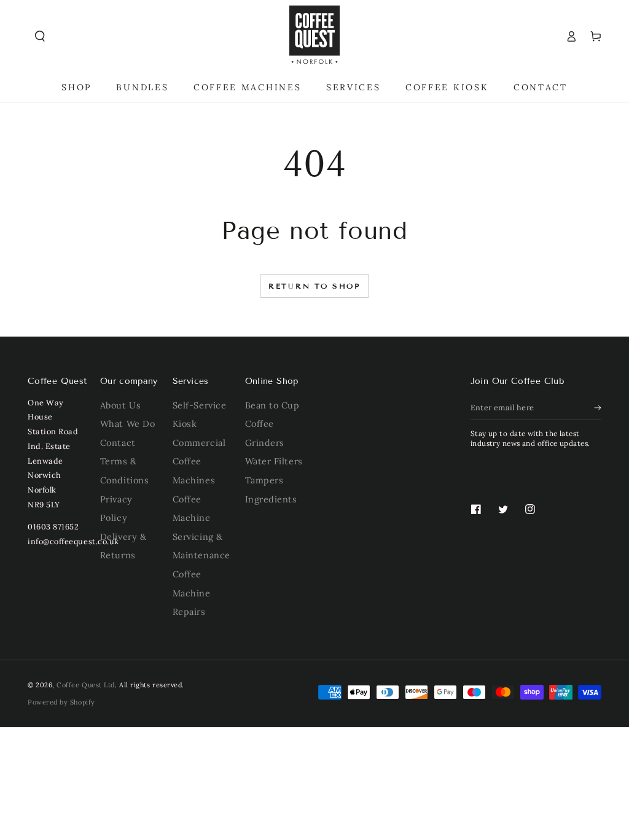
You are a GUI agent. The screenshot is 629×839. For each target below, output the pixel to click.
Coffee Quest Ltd (86, 685)
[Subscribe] (597, 408)
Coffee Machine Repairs (192, 593)
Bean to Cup (272, 405)
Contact (118, 442)
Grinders (264, 442)
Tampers (264, 480)
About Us (120, 405)
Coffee (259, 423)
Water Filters (274, 461)
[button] (40, 36)
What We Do (127, 423)
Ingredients (271, 499)
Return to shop (314, 286)
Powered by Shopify (61, 702)
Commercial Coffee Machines (199, 461)
